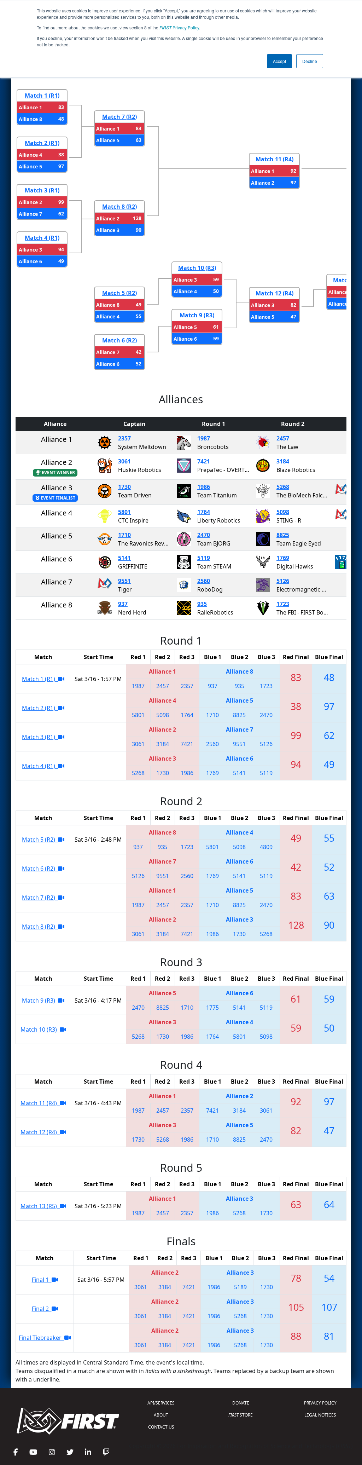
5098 (282, 512)
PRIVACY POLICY (320, 1403)
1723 (282, 604)
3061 (124, 461)
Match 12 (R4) (274, 293)
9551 (124, 581)
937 (123, 604)
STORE (240, 1415)
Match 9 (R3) (197, 315)
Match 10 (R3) (197, 268)
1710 (124, 535)
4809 (266, 847)
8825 (282, 535)
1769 (282, 558)
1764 (203, 512)
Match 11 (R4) (274, 159)
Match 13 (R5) (40, 1206)
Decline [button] (309, 61)
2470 (203, 535)
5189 (240, 1287)
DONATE (240, 1403)
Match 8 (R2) (119, 206)
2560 (203, 581)
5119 (203, 558)
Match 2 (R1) (42, 143)
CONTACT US (161, 1427)
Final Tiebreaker (41, 1338)
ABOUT (161, 1415)
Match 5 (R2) (119, 293)
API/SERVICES (161, 1403)
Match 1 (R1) (42, 95)
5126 (282, 581)
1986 (203, 487)
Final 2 (42, 1309)
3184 (282, 461)
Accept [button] (279, 61)
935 (202, 604)
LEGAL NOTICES (320, 1415)
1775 (212, 1007)
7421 (203, 461)
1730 (124, 487)
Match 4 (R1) (42, 238)
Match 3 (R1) (42, 190)
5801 (124, 512)
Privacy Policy (179, 27)
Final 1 (42, 1280)
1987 (203, 438)
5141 (124, 558)
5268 (282, 487)
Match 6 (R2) (119, 340)
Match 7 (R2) (119, 117)
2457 (282, 438)
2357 (124, 438)
